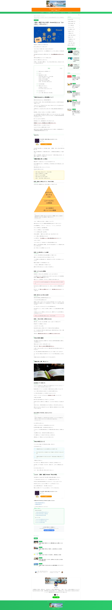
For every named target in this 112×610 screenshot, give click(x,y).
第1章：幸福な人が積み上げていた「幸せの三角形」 (46, 76)
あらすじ (40, 73)
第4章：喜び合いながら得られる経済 (44, 80)
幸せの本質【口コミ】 (42, 90)
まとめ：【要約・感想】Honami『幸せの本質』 (46, 92)
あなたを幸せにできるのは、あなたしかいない (45, 88)
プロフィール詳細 (56, 597)
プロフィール (63, 12)
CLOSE (61, 68)
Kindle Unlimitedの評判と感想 (41, 515)
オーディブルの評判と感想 (40, 522)
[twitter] (55, 595)
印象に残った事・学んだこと (43, 85)
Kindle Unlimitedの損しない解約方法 (42, 513)
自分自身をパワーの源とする (43, 87)
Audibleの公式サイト (38, 504)
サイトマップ (59, 601)
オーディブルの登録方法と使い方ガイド (42, 519)
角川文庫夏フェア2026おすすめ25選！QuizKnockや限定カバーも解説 (76, 78)
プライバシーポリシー (49, 601)
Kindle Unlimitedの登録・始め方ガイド (42, 512)
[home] (57, 595)
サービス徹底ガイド (49, 12)
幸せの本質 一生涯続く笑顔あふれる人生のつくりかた (48, 139)
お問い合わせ (70, 12)
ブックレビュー (37, 535)
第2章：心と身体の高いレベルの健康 (44, 77)
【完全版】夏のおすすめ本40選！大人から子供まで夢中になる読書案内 (76, 86)
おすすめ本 (42, 12)
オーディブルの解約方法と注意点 (41, 520)
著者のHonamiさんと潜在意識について (44, 71)
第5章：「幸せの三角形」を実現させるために (45, 81)
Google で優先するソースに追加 (49, 530)
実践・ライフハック (56, 12)
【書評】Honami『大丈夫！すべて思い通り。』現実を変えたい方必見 (50, 554)
